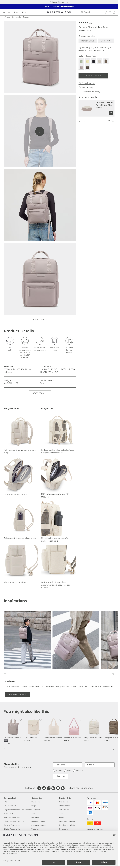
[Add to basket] (111, 113)
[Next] (84, 120)
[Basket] (114, 12)
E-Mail (90, 765)
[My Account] (106, 12)
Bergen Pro (106, 41)
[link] (13, 731)
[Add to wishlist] (111, 76)
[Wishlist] (110, 12)
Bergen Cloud (87, 41)
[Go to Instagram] (39, 788)
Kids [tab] (24, 12)
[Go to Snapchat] (63, 788)
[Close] (116, 6)
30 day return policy (91, 92)
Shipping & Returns (58, 2)
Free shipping (88, 83)
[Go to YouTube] (58, 788)
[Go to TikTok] (49, 788)
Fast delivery (87, 87)
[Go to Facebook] (44, 788)
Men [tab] (16, 12)
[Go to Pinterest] (53, 788)
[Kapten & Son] (59, 12)
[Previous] (80, 120)
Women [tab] (6, 12)
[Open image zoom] (40, 57)
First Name (60, 765)
